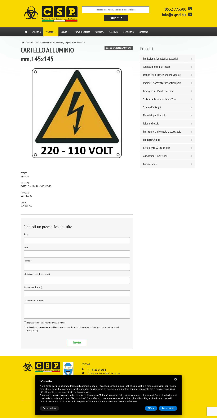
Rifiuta (151, 408)
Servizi (64, 31)
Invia (77, 342)
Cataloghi (113, 31)
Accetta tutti (168, 408)
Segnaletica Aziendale (74, 42)
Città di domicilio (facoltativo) (37, 273)
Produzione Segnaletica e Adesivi (49, 42)
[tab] (167, 58)
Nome (26, 234)
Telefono (28, 260)
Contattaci (143, 31)
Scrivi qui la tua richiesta (34, 300)
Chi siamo (36, 31)
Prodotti (49, 31)
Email (26, 247)
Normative (100, 31)
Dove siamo (128, 31)
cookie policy (85, 392)
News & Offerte (82, 31)
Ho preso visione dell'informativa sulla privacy (46, 322)
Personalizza (49, 408)
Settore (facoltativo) (33, 287)
